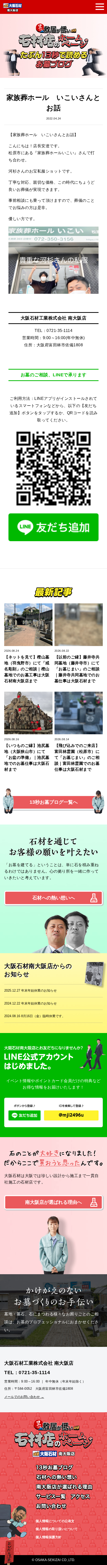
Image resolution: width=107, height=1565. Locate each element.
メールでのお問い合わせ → (24, 1397)
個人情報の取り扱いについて (57, 1529)
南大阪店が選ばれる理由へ (53, 1202)
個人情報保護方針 (48, 1537)
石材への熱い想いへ (53, 897)
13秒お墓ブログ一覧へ (54, 802)
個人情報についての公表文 (55, 1521)
